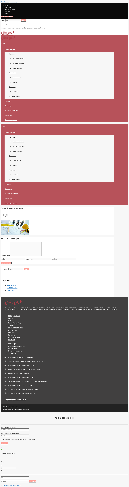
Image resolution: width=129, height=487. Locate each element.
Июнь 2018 (11, 290)
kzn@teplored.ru (12, 357)
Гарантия (11, 335)
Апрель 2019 (11, 285)
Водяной (15, 91)
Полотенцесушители (14, 96)
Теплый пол (12, 87)
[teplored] (8, 39)
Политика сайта (8, 409)
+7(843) (27, 365)
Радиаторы (12, 54)
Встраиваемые (17, 77)
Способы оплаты (14, 337)
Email (27, 259)
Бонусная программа (15, 328)
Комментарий (5, 255)
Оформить (17, 485)
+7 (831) (27, 385)
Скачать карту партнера (21, 409)
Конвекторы (12, 73)
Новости (11, 321)
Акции (6, 5)
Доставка (8, 7)
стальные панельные (18, 59)
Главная (3, 208)
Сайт (52, 259)
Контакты (7, 13)
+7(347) (27, 377)
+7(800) (26, 357)
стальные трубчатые (18, 63)
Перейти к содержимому (9, 2)
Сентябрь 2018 (12, 288)
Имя (2, 259)
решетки (15, 82)
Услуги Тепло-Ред (14, 323)
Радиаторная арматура (15, 68)
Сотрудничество (10, 9)
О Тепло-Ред (12, 330)
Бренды (7, 11)
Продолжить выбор (7, 485)
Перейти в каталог (10, 49)
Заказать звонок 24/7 (7, 16)
